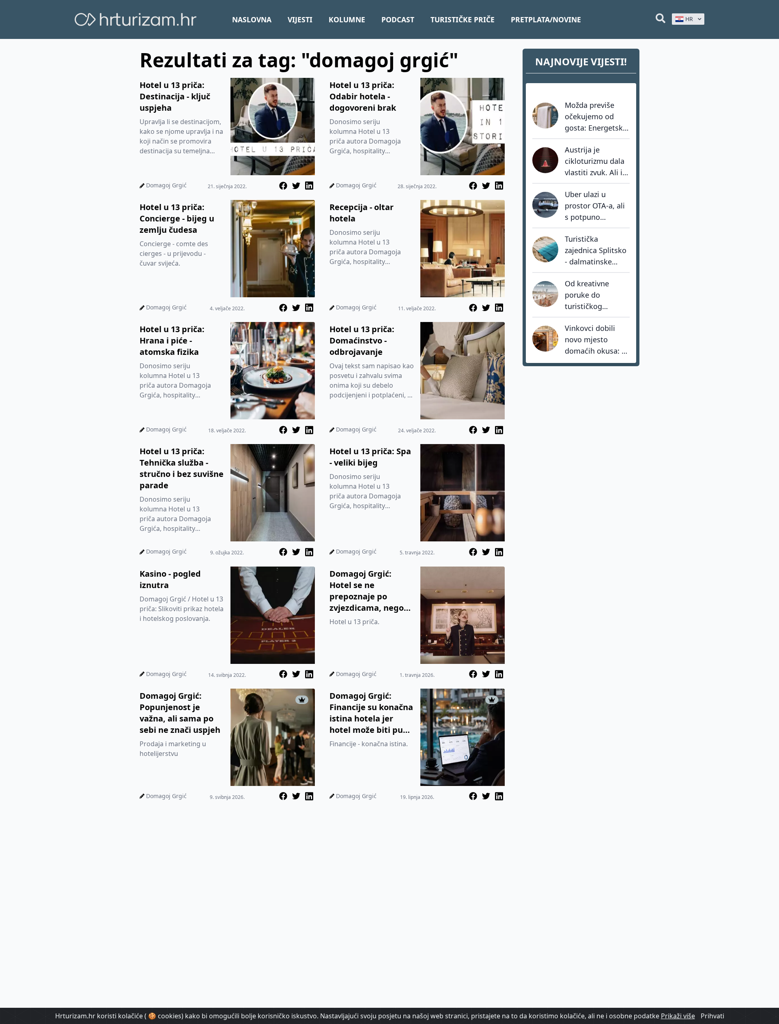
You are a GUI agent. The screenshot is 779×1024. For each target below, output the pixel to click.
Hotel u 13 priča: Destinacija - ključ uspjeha (175, 96)
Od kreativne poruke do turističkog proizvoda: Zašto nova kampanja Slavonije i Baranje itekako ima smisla (597, 295)
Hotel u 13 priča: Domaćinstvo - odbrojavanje (361, 340)
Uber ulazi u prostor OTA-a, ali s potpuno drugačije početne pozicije (596, 206)
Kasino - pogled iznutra (170, 579)
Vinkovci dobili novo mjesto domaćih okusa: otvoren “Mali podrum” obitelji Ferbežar (593, 339)
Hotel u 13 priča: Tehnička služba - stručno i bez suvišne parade (182, 468)
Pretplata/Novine (546, 19)
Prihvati (712, 1015)
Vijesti (300, 19)
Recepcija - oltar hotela (361, 213)
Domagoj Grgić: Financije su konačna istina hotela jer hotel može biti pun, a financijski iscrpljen (371, 713)
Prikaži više (678, 1015)
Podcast (397, 19)
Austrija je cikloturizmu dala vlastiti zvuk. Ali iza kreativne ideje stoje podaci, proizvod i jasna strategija (597, 161)
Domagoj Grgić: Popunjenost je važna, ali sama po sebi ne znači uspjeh (180, 712)
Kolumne (347, 19)
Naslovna (251, 19)
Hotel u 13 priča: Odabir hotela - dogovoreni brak (362, 96)
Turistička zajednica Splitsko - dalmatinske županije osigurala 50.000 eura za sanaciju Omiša (596, 250)
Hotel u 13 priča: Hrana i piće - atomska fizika (172, 340)
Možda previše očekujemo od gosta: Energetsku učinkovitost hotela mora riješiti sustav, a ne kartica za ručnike (597, 116)
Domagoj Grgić (166, 185)
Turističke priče (462, 19)
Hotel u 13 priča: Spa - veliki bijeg (370, 457)
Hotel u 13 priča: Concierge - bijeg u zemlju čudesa (177, 218)
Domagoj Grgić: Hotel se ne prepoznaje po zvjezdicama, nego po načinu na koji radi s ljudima (366, 591)
